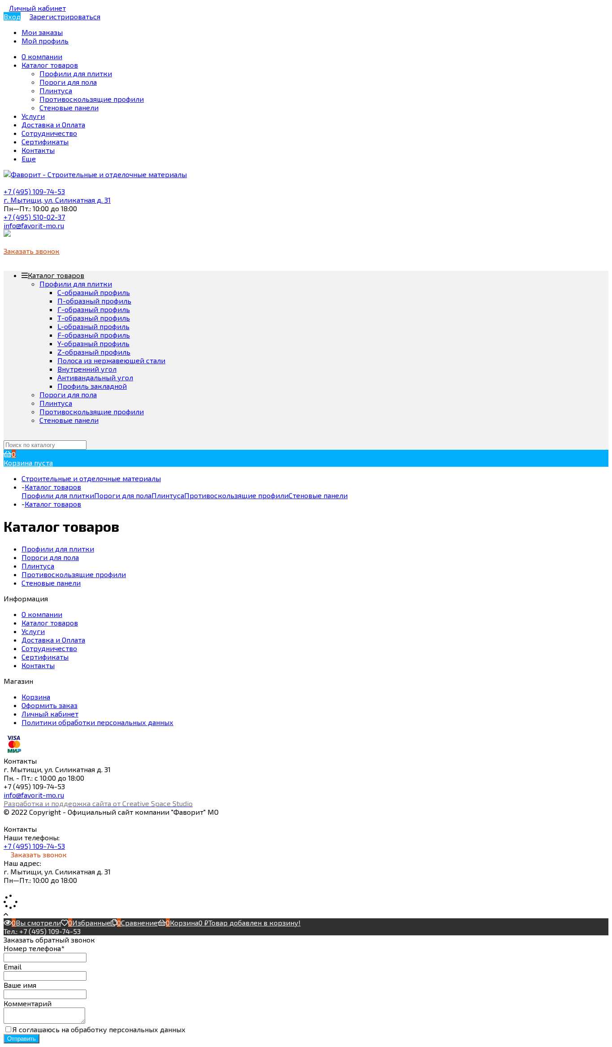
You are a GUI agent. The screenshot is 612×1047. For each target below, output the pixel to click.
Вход (12, 16)
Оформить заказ (50, 705)
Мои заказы (42, 32)
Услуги (33, 631)
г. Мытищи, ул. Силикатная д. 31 (57, 199)
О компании (42, 614)
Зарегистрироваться (65, 16)
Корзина (36, 696)
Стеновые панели (69, 107)
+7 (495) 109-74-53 (34, 191)
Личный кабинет (50, 713)
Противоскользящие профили (91, 99)
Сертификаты (45, 656)
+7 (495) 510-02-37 (34, 217)
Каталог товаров (56, 275)
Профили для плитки (75, 73)
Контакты (38, 665)
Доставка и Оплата (53, 639)
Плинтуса (55, 90)
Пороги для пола (68, 82)
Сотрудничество (49, 648)
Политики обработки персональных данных (97, 722)
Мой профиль (45, 40)
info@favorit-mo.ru (34, 225)
